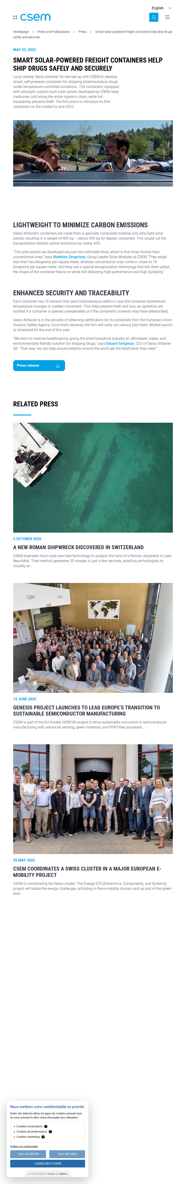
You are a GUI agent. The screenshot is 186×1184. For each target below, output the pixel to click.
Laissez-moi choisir (47, 1163)
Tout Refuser (67, 1154)
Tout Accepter (28, 1154)
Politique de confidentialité (24, 1146)
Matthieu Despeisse (69, 257)
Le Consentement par (47, 1173)
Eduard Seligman (120, 343)
